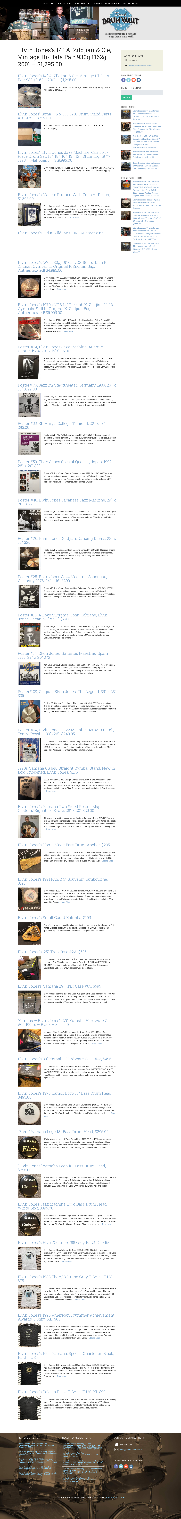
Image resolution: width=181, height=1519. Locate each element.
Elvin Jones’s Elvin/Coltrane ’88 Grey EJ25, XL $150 (64, 1242)
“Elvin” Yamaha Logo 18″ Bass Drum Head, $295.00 (63, 1131)
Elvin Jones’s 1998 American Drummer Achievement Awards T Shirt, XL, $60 (66, 1317)
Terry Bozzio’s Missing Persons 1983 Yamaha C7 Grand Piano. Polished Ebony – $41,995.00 (146, 166)
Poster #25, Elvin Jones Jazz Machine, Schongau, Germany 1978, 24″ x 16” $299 (62, 578)
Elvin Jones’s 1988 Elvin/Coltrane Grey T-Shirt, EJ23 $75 (65, 1278)
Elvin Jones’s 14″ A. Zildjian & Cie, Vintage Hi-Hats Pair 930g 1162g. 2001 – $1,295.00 (63, 77)
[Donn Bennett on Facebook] (123, 81)
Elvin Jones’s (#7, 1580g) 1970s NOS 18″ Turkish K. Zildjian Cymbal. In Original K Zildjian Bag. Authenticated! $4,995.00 (62, 266)
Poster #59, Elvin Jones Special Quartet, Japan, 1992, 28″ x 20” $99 (65, 463)
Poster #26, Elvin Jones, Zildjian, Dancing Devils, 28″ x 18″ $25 (67, 540)
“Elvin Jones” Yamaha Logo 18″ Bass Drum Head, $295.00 (62, 1167)
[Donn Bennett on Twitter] (128, 81)
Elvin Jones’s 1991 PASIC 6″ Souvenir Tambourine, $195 (63, 881)
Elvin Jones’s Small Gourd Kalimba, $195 (54, 917)
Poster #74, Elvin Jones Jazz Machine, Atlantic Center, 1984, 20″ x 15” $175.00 (60, 348)
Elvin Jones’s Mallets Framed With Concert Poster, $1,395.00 (64, 196)
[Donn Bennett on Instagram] (138, 81)
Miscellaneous (112, 3)
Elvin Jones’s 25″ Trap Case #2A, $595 (52, 951)
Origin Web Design (115, 1497)
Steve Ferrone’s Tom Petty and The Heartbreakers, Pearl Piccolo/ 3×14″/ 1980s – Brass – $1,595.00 (36, 1445)
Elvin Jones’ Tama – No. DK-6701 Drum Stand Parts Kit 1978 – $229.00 (64, 116)
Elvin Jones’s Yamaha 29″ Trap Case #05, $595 (59, 986)
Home (45, 3)
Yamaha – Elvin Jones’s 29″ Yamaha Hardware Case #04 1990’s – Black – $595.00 (66, 1022)
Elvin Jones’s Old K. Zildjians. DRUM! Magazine (61, 232)
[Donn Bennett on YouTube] (133, 81)
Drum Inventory (82, 3)
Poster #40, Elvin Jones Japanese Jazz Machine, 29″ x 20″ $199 (67, 502)
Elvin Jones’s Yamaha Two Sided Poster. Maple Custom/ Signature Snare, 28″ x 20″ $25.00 (61, 808)
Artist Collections (61, 3)
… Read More (73, 217)
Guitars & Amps (130, 3)
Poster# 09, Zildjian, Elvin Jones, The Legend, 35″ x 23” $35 (67, 693)
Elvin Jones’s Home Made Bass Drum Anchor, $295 (64, 844)
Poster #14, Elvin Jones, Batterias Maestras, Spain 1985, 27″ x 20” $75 (63, 655)
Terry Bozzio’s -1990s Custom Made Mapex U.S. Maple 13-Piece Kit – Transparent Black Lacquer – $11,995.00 (38, 1453)
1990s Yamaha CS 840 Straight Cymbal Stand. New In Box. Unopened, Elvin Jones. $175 (66, 770)
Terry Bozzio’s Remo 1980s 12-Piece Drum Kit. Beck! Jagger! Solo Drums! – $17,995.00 (145, 154)
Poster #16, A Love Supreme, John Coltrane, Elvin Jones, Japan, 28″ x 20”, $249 (62, 616)
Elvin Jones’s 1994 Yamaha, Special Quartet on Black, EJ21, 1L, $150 (66, 1355)
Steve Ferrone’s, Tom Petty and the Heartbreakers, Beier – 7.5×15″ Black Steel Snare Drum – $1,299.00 (82, 1455)
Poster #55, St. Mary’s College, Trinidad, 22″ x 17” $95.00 (61, 425)
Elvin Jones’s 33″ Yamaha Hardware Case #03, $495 (64, 1058)
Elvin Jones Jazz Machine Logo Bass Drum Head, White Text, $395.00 (62, 1206)
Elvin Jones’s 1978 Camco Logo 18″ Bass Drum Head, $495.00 (65, 1095)
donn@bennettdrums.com (140, 65)
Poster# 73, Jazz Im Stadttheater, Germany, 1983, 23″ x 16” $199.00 (67, 387)
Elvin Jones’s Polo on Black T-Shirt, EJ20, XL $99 (62, 1391)
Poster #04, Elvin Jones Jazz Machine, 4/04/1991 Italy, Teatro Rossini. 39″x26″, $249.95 (66, 731)
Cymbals (98, 3)
